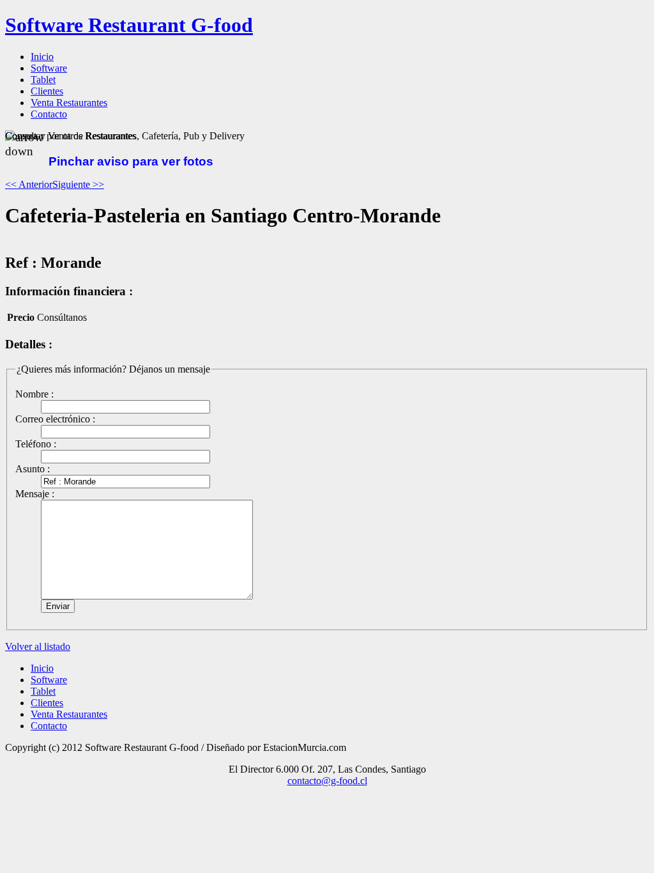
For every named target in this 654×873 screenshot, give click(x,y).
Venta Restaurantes (69, 714)
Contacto (49, 725)
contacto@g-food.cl (327, 780)
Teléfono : (35, 443)
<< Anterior (28, 184)
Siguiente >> (78, 184)
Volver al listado (37, 646)
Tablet (43, 691)
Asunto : (32, 468)
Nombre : (34, 394)
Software (49, 679)
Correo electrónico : (55, 418)
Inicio (42, 668)
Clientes (47, 702)
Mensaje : (34, 493)
